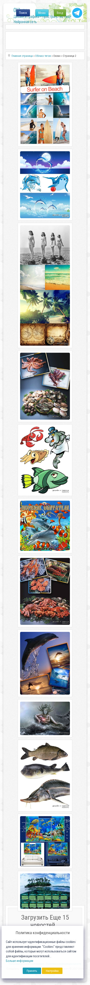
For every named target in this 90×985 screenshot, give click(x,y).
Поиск (23, 13)
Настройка (52, 970)
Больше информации (19, 961)
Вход (60, 13)
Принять (32, 970)
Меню (42, 13)
